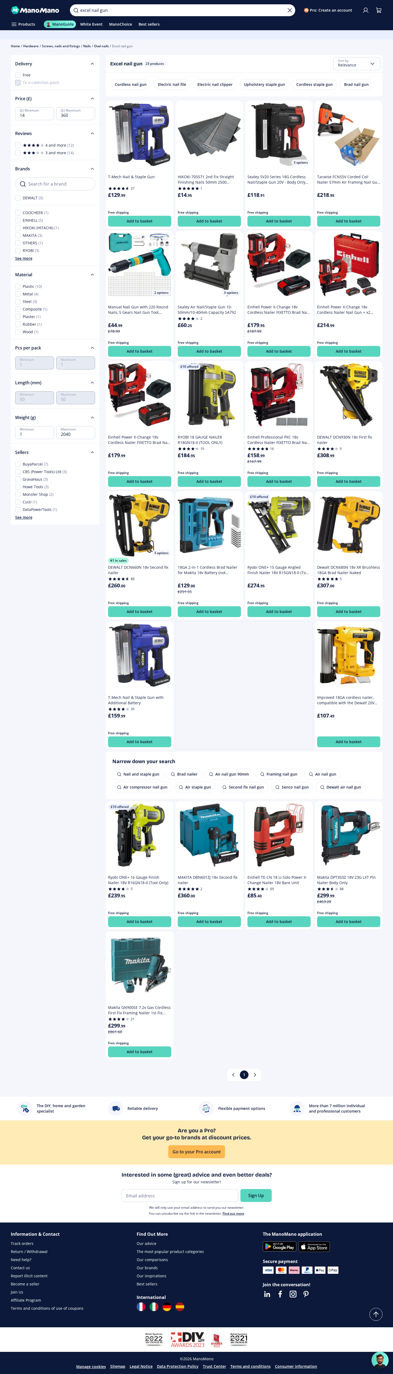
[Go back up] (376, 1314)
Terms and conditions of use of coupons (47, 1308)
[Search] (76, 10)
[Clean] (290, 10)
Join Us (17, 1292)
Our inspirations (151, 1275)
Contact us (20, 1267)
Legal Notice (141, 1366)
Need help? (21, 1259)
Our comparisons (152, 1259)
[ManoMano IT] (154, 1306)
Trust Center (214, 1366)
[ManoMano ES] (180, 1306)
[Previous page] (233, 1074)
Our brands (147, 1267)
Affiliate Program (26, 1300)
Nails (87, 46)
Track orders (22, 1243)
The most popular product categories (170, 1251)
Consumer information (296, 1366)
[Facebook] (280, 1294)
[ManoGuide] (380, 1360)
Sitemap (117, 1366)
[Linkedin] (267, 1294)
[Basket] (379, 10)
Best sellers (147, 1284)
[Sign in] (366, 10)
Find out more (233, 1213)
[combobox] (356, 63)
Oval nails (101, 46)
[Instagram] (293, 1294)
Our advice (146, 1243)
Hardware (31, 46)
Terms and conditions (250, 1366)
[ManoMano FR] (141, 1306)
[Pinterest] (306, 1294)
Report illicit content (29, 1275)
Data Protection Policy (178, 1366)
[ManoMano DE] (167, 1306)
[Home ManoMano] (36, 10)
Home (15, 46)
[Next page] (255, 1074)
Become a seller (25, 1284)
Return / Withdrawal (29, 1251)
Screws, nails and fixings (61, 46)
